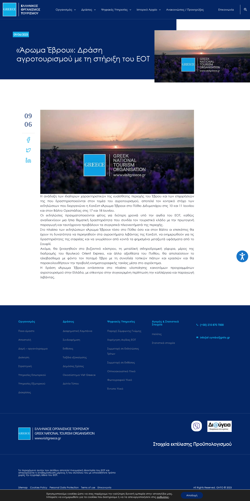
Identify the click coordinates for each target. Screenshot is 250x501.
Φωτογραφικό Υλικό (119, 380)
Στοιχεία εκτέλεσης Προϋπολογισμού (192, 444)
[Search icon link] (245, 10)
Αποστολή (24, 339)
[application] (74, 9)
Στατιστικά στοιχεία (163, 343)
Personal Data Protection (64, 487)
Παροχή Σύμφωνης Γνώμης (124, 331)
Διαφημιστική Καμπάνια (77, 331)
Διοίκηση (23, 357)
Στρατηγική (25, 366)
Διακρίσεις (24, 392)
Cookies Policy (38, 487)
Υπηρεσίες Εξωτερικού (31, 383)
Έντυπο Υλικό (115, 388)
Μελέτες (157, 334)
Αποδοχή (191, 495)
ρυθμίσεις (163, 497)
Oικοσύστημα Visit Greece (79, 375)
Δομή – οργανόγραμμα (33, 348)
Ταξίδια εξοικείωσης (75, 357)
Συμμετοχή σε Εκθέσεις (121, 362)
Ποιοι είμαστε (26, 331)
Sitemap (23, 487)
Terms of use (88, 487)
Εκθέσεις (68, 348)
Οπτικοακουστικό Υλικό (121, 371)
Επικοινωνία (104, 487)
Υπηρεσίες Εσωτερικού (32, 375)
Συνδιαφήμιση (71, 339)
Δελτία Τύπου (71, 383)
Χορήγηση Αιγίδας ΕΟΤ (121, 339)
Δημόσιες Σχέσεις (73, 366)
